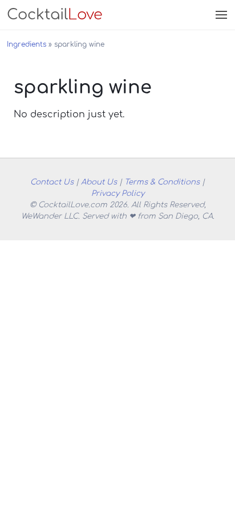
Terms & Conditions (162, 182)
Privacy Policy (117, 193)
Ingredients (26, 44)
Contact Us (52, 182)
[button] (220, 15)
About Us (99, 182)
